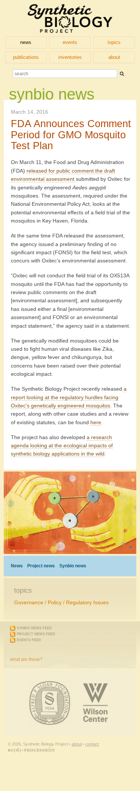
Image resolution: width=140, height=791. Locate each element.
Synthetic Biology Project (70, 18)
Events (70, 42)
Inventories (70, 57)
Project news (41, 565)
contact (92, 744)
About (114, 57)
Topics (114, 42)
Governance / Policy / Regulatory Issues (61, 602)
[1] (121, 74)
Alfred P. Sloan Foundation (17, 683)
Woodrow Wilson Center (54, 683)
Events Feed (29, 640)
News (25, 42)
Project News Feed (36, 634)
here (95, 422)
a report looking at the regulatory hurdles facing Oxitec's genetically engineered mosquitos (69, 397)
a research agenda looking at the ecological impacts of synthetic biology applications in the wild (62, 445)
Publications (26, 57)
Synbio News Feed (34, 628)
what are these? (26, 659)
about (77, 744)
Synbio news (72, 565)
